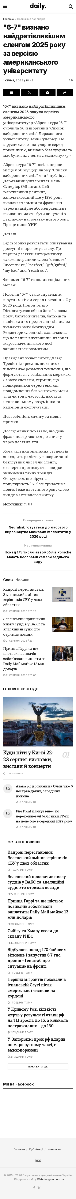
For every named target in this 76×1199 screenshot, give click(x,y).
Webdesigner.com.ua (50, 1179)
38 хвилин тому (22, 924)
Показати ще (38, 1066)
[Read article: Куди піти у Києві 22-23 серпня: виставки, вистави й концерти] (38, 721)
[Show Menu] (5, 6)
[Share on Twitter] (29, 92)
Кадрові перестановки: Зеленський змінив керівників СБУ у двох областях (37, 858)
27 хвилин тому (22, 894)
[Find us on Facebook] (34, 1188)
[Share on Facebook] (11, 92)
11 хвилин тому (21, 869)
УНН (28, 504)
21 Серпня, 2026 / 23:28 (20, 611)
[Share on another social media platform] (65, 92)
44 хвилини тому (23, 943)
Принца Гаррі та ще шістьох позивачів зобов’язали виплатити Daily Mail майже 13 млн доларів (24, 659)
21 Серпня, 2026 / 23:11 (20, 640)
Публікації (36, 1149)
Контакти (54, 1149)
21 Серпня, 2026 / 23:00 (21, 675)
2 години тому (21, 1032)
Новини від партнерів (31, 19)
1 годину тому (21, 972)
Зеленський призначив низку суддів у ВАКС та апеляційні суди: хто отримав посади (37, 882)
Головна (8, 19)
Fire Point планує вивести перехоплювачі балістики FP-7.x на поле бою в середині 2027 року (44, 816)
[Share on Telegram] (47, 92)
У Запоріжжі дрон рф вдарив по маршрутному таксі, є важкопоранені (36, 1045)
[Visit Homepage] (38, 6)
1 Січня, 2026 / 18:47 (18, 80)
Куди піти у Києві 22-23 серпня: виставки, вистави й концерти (28, 759)
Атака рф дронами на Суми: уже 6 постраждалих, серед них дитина (44, 791)
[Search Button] (71, 6)
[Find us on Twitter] (39, 1188)
